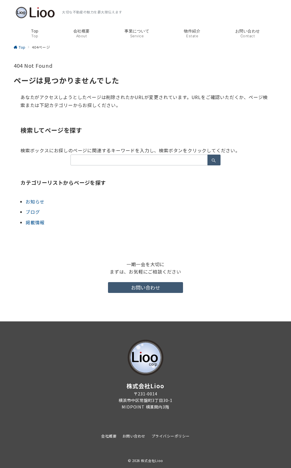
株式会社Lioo (152, 460)
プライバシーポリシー (170, 436)
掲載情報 (35, 222)
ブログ (33, 211)
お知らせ (35, 201)
